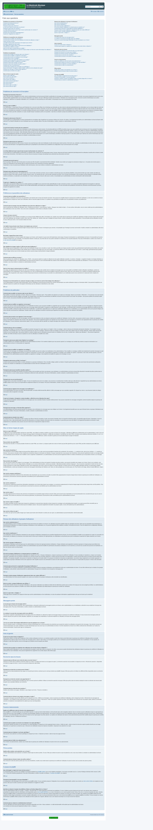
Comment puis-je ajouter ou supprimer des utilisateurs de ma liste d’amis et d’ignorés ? (72, 46)
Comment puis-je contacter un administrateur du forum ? (66, 79)
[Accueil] (15, 6)
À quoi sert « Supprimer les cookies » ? (11, 33)
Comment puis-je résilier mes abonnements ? (64, 65)
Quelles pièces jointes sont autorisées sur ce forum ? (65, 69)
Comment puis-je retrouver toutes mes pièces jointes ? (66, 71)
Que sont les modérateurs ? (60, 24)
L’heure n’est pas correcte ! (9, 41)
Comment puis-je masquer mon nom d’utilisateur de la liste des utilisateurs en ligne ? (21, 40)
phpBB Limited (41, 771)
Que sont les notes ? (7, 83)
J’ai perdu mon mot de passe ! (9, 31)
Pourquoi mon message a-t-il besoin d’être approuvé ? (15, 69)
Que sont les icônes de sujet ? (9, 86)
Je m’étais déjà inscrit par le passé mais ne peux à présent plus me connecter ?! (20, 29)
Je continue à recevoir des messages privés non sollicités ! (67, 38)
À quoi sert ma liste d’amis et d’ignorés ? (63, 44)
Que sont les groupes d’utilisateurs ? (62, 25)
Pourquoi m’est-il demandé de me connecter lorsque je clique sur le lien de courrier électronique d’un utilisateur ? (27, 49)
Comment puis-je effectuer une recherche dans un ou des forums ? (68, 50)
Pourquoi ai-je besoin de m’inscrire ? (11, 23)
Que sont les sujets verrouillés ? (10, 84)
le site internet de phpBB (9, 240)
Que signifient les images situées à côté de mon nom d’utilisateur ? (17, 45)
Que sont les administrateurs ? (61, 23)
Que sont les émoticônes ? (9, 78)
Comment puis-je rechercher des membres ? (64, 54)
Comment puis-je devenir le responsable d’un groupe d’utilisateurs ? (68, 28)
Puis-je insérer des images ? (9, 79)
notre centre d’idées (88, 781)
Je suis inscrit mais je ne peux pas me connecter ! (14, 27)
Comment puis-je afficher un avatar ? (11, 46)
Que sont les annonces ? (8, 82)
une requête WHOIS (43, 792)
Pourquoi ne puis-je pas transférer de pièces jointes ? (14, 63)
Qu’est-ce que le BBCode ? (9, 75)
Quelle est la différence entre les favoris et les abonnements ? (67, 60)
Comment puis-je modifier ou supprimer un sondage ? (14, 61)
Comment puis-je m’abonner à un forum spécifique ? (65, 63)
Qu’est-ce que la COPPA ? (9, 24)
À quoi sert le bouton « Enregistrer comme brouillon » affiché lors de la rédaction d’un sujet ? (23, 67)
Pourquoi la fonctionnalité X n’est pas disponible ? (64, 77)
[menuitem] (12, 11)
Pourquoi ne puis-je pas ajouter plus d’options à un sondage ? (16, 59)
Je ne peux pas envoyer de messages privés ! (64, 37)
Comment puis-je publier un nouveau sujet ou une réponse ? (16, 54)
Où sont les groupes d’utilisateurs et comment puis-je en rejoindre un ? (69, 27)
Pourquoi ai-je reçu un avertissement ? (11, 65)
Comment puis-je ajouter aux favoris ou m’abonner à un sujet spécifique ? (70, 62)
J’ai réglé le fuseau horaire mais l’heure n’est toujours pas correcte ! (17, 42)
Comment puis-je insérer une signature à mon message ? (15, 57)
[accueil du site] (53, 818)
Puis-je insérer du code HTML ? (10, 76)
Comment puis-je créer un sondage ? (11, 58)
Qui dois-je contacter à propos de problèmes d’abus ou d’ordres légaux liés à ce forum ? (73, 78)
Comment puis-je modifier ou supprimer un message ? (15, 55)
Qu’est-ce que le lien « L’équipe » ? (61, 32)
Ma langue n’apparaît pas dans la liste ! (11, 44)
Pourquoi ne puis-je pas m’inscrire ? (11, 25)
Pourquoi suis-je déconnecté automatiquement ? (13, 32)
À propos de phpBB (55, 773)
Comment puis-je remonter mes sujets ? (12, 70)
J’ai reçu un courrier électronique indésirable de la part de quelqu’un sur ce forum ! (72, 40)
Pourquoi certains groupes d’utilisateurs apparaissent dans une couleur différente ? (72, 29)
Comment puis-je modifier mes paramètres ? (12, 38)
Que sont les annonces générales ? (11, 80)
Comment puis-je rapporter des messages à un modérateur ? (16, 66)
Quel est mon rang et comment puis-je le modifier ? (14, 48)
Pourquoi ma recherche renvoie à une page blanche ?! (66, 53)
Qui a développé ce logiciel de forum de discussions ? (65, 75)
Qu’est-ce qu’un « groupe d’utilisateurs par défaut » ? (65, 31)
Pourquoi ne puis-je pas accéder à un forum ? (13, 62)
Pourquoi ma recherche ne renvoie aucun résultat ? (65, 52)
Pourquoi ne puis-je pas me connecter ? (11, 28)
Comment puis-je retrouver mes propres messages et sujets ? (67, 56)
